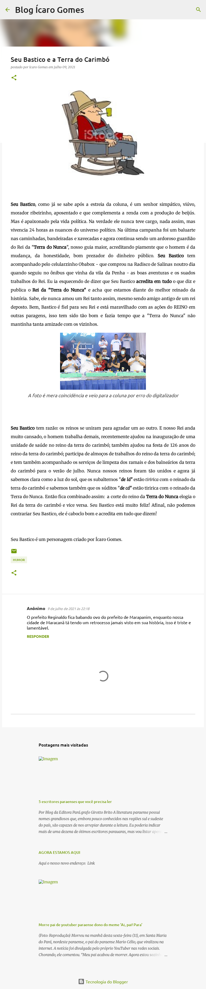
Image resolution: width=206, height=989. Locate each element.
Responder (38, 636)
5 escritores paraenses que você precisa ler (75, 801)
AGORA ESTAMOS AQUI (59, 852)
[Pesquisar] (92, 9)
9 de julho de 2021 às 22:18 (68, 608)
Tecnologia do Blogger (106, 981)
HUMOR (19, 560)
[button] (14, 78)
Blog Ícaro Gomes (49, 9)
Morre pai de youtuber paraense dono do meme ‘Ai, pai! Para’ (90, 924)
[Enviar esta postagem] (14, 553)
